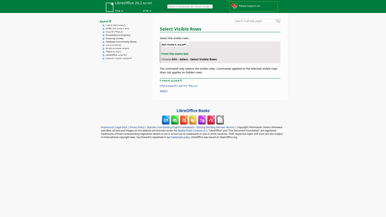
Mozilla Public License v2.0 (192, 130)
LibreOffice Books (193, 110)
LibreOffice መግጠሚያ (116, 54)
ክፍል (117, 11)
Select (164, 91)
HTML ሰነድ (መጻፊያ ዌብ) (117, 28)
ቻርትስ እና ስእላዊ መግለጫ (117, 48)
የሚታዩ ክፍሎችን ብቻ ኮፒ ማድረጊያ (179, 86)
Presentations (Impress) (118, 34)
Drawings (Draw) (114, 38)
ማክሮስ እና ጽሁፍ (113, 51)
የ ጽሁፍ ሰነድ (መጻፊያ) (115, 25)
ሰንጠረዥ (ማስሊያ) (114, 31)
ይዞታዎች (105, 21)
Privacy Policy (137, 127)
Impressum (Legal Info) (114, 127)
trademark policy (180, 137)
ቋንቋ (146, 11)
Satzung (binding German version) (215, 127)
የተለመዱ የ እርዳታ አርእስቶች (119, 58)
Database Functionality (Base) (121, 41)
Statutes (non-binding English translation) (170, 127)
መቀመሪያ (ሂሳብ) (113, 44)
